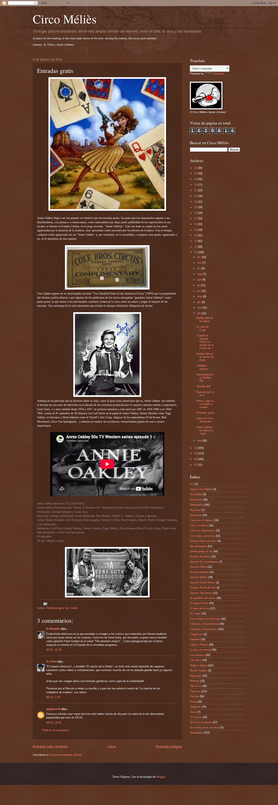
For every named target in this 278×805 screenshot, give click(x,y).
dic (199, 257)
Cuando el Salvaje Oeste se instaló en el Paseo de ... (205, 342)
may (200, 296)
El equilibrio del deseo (203, 598)
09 (196, 453)
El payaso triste (199, 603)
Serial (74, 608)
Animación (196, 499)
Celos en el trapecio (201, 520)
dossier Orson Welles (202, 582)
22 (196, 190)
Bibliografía (196, 504)
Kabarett (195, 639)
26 (196, 167)
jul (199, 285)
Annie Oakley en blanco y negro (204, 430)
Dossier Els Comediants (204, 561)
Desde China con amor (203, 541)
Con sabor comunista (202, 535)
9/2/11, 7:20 (53, 697)
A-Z (192, 483)
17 (196, 218)
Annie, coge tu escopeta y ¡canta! (204, 404)
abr (199, 302)
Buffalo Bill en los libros (204, 319)
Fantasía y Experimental (204, 623)
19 (196, 207)
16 (196, 224)
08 (196, 459)
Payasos (195, 691)
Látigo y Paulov (199, 644)
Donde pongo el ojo (57, 608)
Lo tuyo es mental (200, 649)
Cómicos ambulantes (202, 530)
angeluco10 (53, 709)
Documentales (198, 546)
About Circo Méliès (201, 489)
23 (196, 184)
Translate (218, 73)
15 (196, 229)
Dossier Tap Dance (201, 592)
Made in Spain (198, 665)
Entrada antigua (169, 747)
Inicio (111, 747)
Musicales (196, 675)
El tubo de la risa (200, 608)
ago (199, 279)
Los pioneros (197, 655)
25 (196, 173)
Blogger (160, 776)
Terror (193, 712)
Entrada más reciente (50, 747)
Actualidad (196, 494)
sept (200, 274)
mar (199, 307)
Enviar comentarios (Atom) (65, 754)
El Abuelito (53, 628)
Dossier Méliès (198, 577)
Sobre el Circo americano (204, 420)
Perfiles (194, 696)
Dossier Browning (200, 556)
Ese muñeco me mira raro (205, 618)
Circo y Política (199, 525)
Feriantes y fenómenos (203, 629)
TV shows (196, 717)
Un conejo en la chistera (204, 727)
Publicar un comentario (55, 730)
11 (196, 252)
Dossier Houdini (199, 572)
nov (199, 262)
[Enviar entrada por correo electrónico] (45, 603)
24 (196, 179)
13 (196, 241)
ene (199, 440)
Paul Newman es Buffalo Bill (204, 377)
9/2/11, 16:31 (53, 722)
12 (196, 246)
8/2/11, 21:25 (53, 649)
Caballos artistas (202, 367)
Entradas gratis (205, 412)
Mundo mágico (198, 670)
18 (196, 212)
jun (199, 290)
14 (196, 235)
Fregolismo (196, 634)
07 (196, 464)
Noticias (194, 680)
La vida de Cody (202, 328)
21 (196, 196)
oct (199, 268)
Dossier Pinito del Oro (203, 587)
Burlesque (196, 515)
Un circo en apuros (201, 722)
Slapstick (195, 706)
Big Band (195, 510)
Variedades (196, 732)
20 (196, 201)
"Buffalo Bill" (203, 386)
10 (196, 447)
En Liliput (195, 613)
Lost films (195, 660)
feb (199, 313)
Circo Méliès (64, 19)
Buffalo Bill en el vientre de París (205, 357)
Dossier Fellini (198, 566)
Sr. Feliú (51, 661)
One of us (195, 685)
